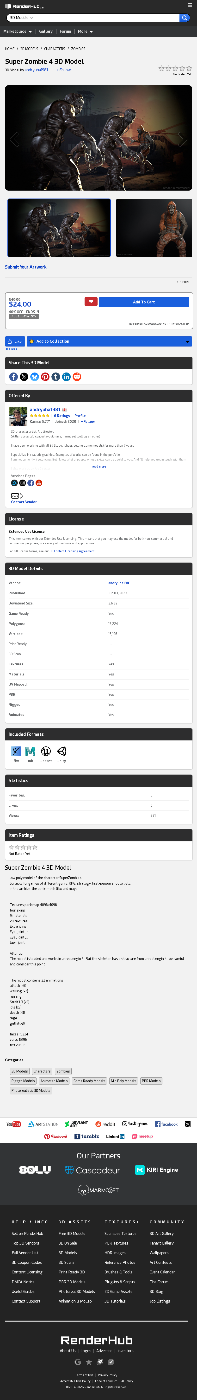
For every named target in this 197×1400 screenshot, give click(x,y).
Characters (42, 1071)
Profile (80, 416)
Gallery (46, 31)
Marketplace (14, 31)
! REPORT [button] (183, 282)
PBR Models (151, 1081)
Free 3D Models (72, 1233)
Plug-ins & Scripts (120, 1282)
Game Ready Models (89, 1081)
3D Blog (156, 1291)
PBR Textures (116, 1243)
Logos (86, 1351)
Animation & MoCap (75, 1301)
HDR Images (115, 1253)
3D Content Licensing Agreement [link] (72, 551)
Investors (125, 1351)
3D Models (20, 1071)
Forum (65, 31)
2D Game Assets (118, 1291)
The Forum (159, 1282)
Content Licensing (27, 1272)
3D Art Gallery (162, 1233)
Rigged (14, 704)
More (82, 31)
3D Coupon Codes (27, 1262)
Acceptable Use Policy (75, 1381)
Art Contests (161, 1262)
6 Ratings (62, 416)
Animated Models (54, 1081)
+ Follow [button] (63, 70)
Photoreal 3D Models (77, 1291)
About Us (68, 1351)
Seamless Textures (120, 1233)
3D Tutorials (115, 1301)
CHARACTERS (54, 49)
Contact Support (26, 1301)
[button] (190, 5)
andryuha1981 (36, 70)
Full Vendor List (25, 1253)
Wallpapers (159, 1253)
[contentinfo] (23, 18)
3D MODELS (29, 49)
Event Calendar (162, 1272)
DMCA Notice (23, 1282)
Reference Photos (120, 1262)
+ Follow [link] (88, 422)
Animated (17, 715)
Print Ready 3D (72, 1272)
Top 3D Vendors (25, 1243)
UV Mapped (18, 684)
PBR (12, 694)
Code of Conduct (106, 1381)
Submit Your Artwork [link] (26, 267)
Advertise (104, 1351)
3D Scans (66, 1262)
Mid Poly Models (123, 1081)
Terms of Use (84, 1375)
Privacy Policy (107, 1375)
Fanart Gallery (162, 1243)
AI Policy (127, 1381)
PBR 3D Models (72, 1282)
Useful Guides (23, 1291)
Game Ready (19, 614)
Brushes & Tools (118, 1272)
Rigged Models (23, 1081)
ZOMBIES (78, 49)
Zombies (63, 1071)
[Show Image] (59, 228)
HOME (9, 49)
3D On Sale (68, 1243)
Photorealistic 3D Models (31, 1090)
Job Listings (160, 1301)
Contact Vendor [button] (24, 502)
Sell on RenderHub (27, 1233)
